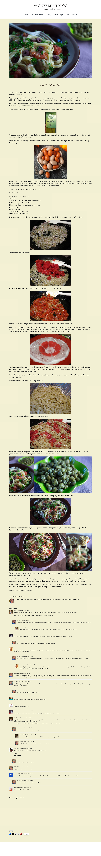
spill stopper (50, 331)
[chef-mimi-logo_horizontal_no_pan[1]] (50, 3)
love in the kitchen (17, 773)
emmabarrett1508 (17, 634)
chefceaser (16, 704)
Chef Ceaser (25, 706)
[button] (21, 474)
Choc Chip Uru (16, 748)
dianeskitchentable (17, 717)
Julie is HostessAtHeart (18, 697)
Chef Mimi (12, 590)
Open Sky (32, 103)
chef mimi (18, 620)
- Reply (27, 610)
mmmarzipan (16, 787)
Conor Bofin (16, 681)
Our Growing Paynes (17, 711)
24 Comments (29, 590)
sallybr (15, 610)
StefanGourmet (17, 648)
